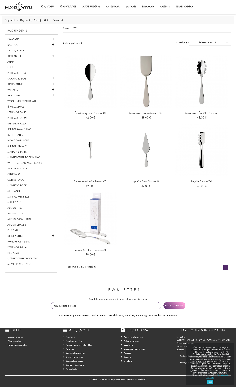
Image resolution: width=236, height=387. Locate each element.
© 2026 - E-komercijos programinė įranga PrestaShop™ (118, 379)
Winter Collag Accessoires (24, 162)
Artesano (13, 191)
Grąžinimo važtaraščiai (134, 348)
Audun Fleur (15, 213)
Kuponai (127, 357)
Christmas (14, 174)
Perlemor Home (17, 73)
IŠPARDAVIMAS (184, 6)
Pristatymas (70, 336)
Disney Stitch (15, 235)
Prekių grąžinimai (131, 340)
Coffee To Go (15, 179)
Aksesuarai (113, 6)
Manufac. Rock (17, 185)
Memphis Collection (20, 264)
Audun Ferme (15, 207)
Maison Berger (16, 151)
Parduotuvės (71, 369)
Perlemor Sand (16, 112)
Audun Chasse (16, 224)
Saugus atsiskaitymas (75, 353)
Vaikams (131, 6)
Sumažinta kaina (15, 336)
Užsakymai (128, 344)
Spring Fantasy (17, 146)
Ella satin (13, 230)
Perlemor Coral (17, 117)
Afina (10, 61)
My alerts (128, 361)
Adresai (127, 353)
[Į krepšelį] (83, 116)
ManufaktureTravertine (22, 258)
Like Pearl (13, 252)
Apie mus (70, 348)
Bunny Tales (15, 134)
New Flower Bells (18, 140)
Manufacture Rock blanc (23, 157)
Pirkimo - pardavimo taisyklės (79, 344)
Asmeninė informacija (133, 336)
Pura (10, 67)
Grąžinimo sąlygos (74, 357)
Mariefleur (14, 202)
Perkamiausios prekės (17, 344)
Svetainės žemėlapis (75, 365)
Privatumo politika (74, 340)
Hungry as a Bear (18, 241)
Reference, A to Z (214, 43)
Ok (210, 382)
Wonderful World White (23, 101)
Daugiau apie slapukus (217, 376)
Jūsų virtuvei (68, 6)
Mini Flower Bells (18, 196)
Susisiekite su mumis (74, 361)
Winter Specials (17, 168)
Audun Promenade (19, 219)
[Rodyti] (90, 116)
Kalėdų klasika (16, 50)
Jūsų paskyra (137, 330)
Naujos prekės (14, 340)
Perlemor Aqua (17, 247)
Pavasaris (148, 6)
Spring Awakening (19, 129)
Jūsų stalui (47, 6)
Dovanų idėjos (91, 6)
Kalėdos (165, 6)
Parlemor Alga (16, 123)
